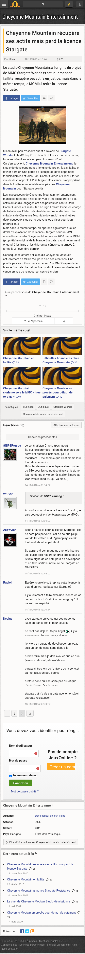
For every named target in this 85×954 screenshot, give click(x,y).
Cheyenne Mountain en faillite (19, 360)
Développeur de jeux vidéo (50, 815)
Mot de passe (18, 760)
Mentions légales (49, 941)
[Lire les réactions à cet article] (51, 98)
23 (50, 879)
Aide (74, 944)
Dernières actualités (18, 853)
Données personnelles (32, 944)
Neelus (7, 618)
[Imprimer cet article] (44, 98)
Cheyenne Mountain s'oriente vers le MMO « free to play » (22, 392)
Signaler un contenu (58, 944)
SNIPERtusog (12, 445)
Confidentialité (9, 944)
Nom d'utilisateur (20, 745)
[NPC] (42, 125)
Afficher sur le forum (66, 425)
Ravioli (7, 582)
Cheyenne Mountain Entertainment (40, 16)
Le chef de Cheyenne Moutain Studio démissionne (38, 901)
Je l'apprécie (34, 321)
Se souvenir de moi (25, 775)
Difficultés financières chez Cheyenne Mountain (60, 360)
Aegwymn (9, 530)
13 (76, 901)
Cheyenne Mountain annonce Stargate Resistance (38, 890)
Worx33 (8, 494)
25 (61, 59)
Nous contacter (9, 948)
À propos (32, 941)
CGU (63, 941)
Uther (12, 59)
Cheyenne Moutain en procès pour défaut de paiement (57, 392)
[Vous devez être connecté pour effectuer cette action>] (64, 321)
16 (76, 890)
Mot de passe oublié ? (25, 791)
